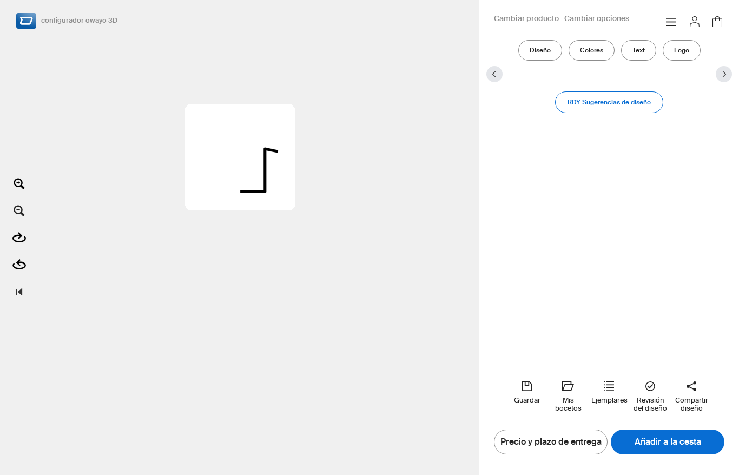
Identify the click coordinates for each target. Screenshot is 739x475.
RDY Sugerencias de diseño (609, 101)
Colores (591, 50)
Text (638, 50)
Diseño (540, 50)
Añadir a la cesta (668, 442)
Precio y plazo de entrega (551, 442)
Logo (681, 50)
